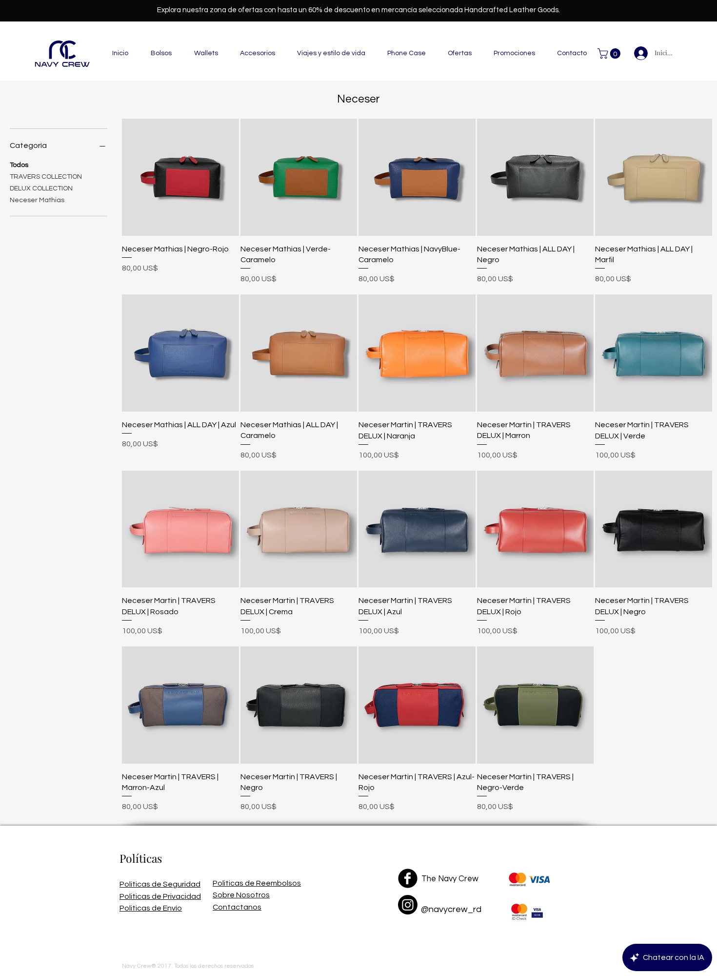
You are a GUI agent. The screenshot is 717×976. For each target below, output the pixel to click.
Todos (19, 165)
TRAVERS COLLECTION (46, 176)
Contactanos (237, 907)
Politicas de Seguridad (160, 884)
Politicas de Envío (151, 908)
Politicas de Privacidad (160, 896)
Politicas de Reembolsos (257, 883)
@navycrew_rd (451, 909)
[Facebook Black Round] (408, 878)
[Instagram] (408, 904)
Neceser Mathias (37, 200)
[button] (161, 53)
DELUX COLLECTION (41, 188)
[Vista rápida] (180, 177)
